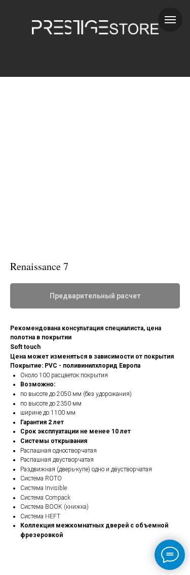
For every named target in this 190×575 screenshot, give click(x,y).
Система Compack (45, 497)
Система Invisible (43, 488)
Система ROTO (41, 478)
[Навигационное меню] (170, 19)
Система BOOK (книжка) (54, 506)
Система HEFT (40, 516)
